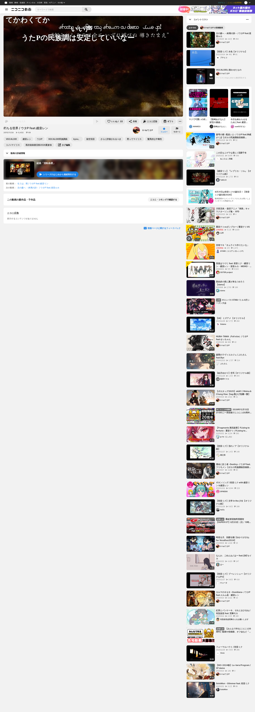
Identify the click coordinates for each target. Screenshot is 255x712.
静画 (16, 3)
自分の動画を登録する (24, 250)
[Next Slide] (177, 277)
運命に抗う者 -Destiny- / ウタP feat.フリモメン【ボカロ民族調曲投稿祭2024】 (233, 466)
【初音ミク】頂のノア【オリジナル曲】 (232, 447)
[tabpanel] (219, 365)
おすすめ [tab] (192, 28)
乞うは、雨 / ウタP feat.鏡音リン (32, 183)
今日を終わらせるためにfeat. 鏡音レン (239, 121)
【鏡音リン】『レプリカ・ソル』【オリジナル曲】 (233, 172)
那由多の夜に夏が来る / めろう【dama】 (230, 283)
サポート (177, 132)
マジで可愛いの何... (198, 119)
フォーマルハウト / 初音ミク (229, 647)
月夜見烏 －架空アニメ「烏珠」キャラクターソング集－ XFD (233, 210)
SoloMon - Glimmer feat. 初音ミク (232, 683)
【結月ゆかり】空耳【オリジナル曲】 (233, 373)
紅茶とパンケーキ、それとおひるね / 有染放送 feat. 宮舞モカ (233, 611)
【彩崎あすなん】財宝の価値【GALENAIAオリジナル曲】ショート (218, 121)
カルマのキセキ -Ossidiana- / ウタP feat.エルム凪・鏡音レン (233, 593)
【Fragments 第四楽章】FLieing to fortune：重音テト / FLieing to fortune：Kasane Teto (233, 429)
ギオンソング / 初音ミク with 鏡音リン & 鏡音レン (233, 484)
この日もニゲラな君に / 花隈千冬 (231, 152)
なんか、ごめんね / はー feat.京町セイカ (233, 557)
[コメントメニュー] (247, 19)
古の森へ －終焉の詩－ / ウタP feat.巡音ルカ (38, 187)
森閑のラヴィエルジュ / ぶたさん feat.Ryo (231, 356)
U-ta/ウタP (147, 130)
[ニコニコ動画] (21, 9)
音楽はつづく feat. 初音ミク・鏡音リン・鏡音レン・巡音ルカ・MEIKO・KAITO (233, 265)
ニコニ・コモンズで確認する (163, 199)
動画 (11, 3)
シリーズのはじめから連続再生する (59, 174)
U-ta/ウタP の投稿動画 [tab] (213, 28)
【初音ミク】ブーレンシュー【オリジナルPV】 (233, 575)
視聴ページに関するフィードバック (164, 305)
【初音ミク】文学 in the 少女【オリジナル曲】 (233, 502)
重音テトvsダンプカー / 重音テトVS (233, 227)
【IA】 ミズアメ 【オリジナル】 (231, 318)
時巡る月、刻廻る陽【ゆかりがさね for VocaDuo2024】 (232, 538)
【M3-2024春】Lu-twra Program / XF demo (233, 666)
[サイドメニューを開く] (6, 9)
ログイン (221, 3)
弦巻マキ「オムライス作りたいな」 (232, 245)
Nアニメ (52, 3)
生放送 (22, 3)
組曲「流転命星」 (46, 163)
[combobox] (58, 9)
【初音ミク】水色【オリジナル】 (231, 51)
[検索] (86, 9)
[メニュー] (180, 121)
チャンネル (31, 3)
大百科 (39, 3)
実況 (46, 3)
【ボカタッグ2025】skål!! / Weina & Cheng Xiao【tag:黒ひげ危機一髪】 (233, 392)
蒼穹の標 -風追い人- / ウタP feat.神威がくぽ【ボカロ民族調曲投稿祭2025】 (233, 136)
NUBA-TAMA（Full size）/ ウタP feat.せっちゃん (232, 338)
